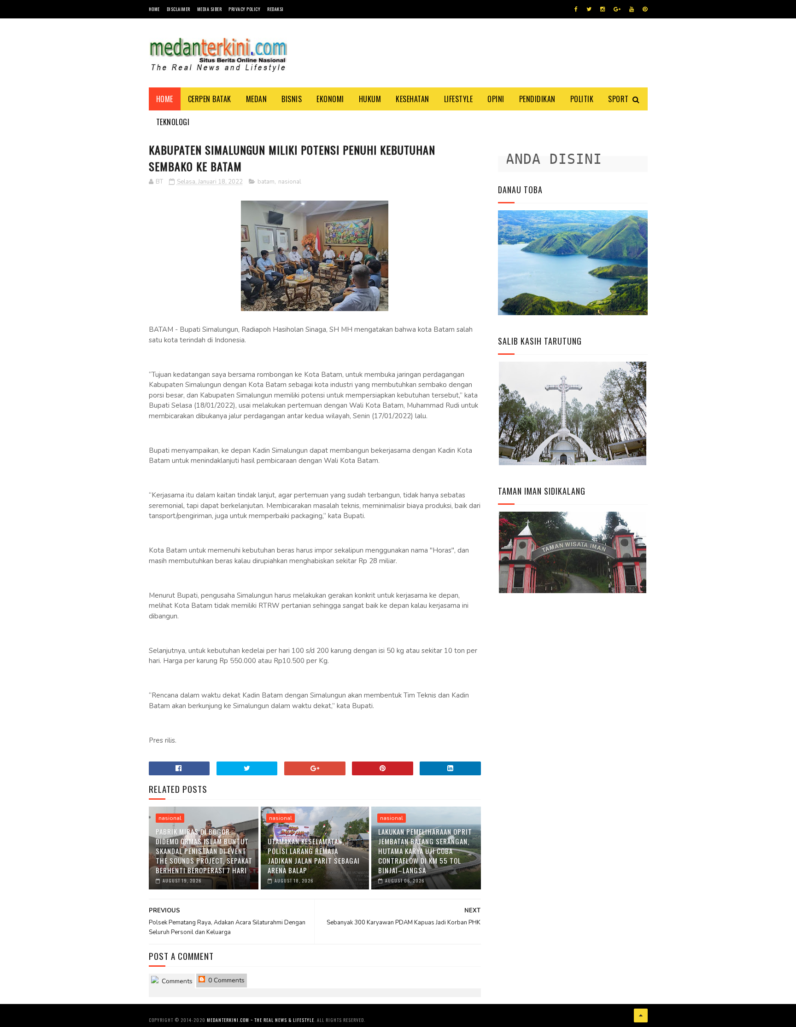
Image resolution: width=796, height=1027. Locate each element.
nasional (289, 182)
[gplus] (617, 9)
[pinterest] (644, 9)
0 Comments (225, 980)
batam (266, 182)
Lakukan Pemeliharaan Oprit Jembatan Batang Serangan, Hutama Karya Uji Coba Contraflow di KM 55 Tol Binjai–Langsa (425, 850)
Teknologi (173, 121)
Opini (495, 98)
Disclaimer (178, 9)
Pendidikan (537, 98)
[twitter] (589, 9)
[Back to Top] (641, 1015)
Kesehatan (412, 98)
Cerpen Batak (209, 98)
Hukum (370, 98)
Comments (176, 981)
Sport (618, 98)
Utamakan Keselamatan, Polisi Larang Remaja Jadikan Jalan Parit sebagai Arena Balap (314, 855)
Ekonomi (330, 98)
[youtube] (631, 9)
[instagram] (602, 9)
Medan (256, 98)
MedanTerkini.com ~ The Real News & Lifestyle (260, 1019)
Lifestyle (458, 98)
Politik (582, 98)
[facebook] (576, 9)
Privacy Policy (244, 9)
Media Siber (209, 9)
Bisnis (291, 98)
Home (154, 9)
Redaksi (275, 9)
